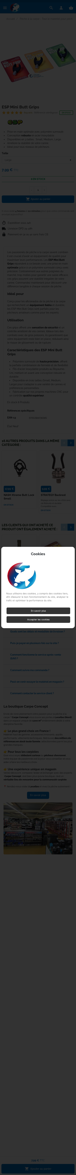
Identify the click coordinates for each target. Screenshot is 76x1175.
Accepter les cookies (38, 619)
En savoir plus (38, 610)
